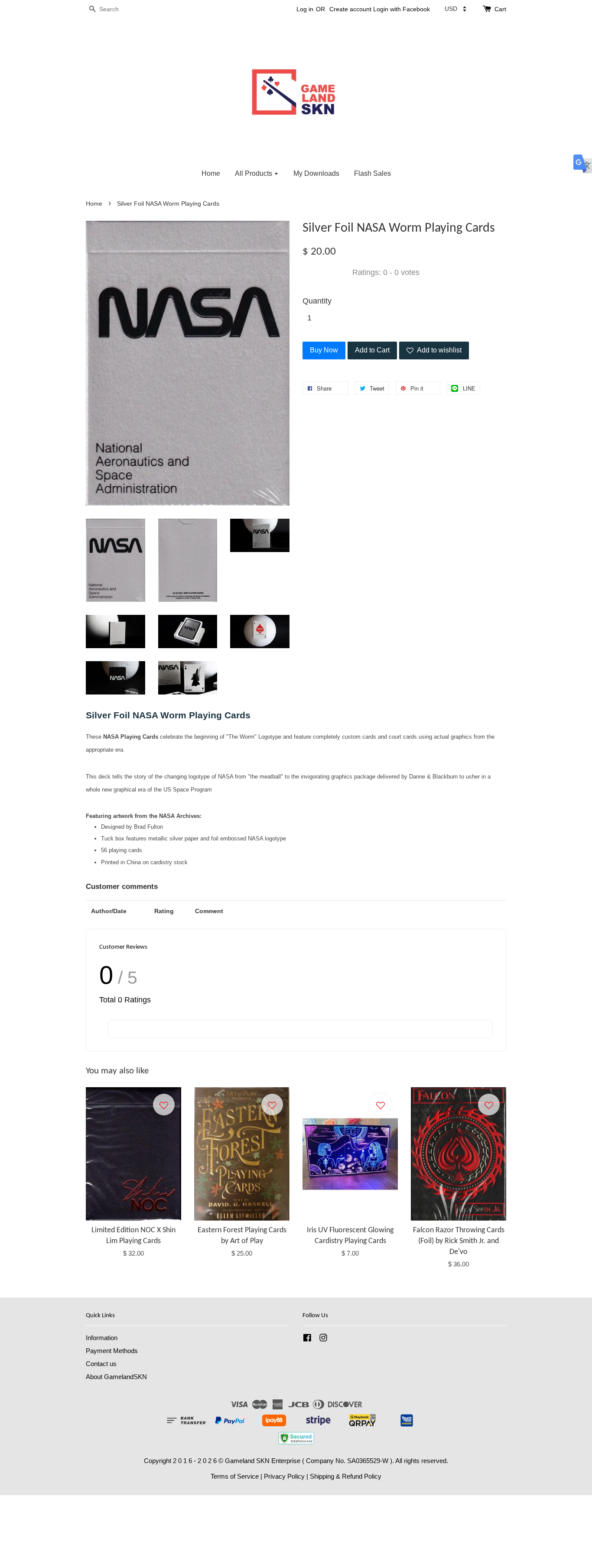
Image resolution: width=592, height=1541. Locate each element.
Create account (350, 9)
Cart (500, 9)
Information (101, 1337)
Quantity (317, 301)
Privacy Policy (284, 1476)
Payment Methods (112, 1350)
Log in (304, 9)
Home (211, 173)
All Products (254, 173)
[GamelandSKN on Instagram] (323, 1339)
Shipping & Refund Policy (345, 1476)
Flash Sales (372, 173)
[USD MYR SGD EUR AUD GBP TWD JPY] (455, 9)
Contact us (101, 1363)
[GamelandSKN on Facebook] (307, 1339)
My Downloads (316, 173)
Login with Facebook (401, 9)
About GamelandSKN (116, 1376)
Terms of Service (235, 1476)
